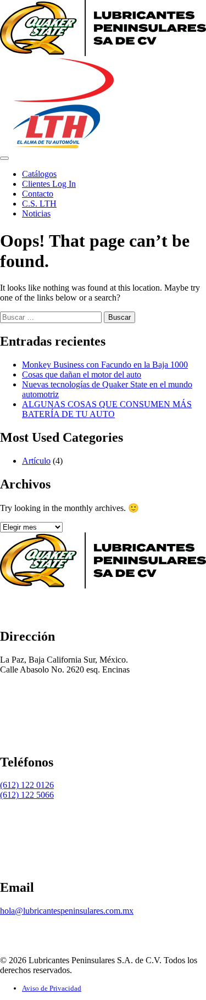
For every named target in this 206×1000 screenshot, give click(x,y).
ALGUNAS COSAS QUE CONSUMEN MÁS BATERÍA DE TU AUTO (107, 409)
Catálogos (39, 174)
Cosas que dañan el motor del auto (81, 374)
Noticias (36, 213)
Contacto (37, 193)
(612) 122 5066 (27, 794)
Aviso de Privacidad (51, 988)
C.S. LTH (39, 203)
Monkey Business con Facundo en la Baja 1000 (105, 364)
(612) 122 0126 (27, 785)
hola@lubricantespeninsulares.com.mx (66, 910)
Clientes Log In (49, 183)
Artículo (36, 460)
